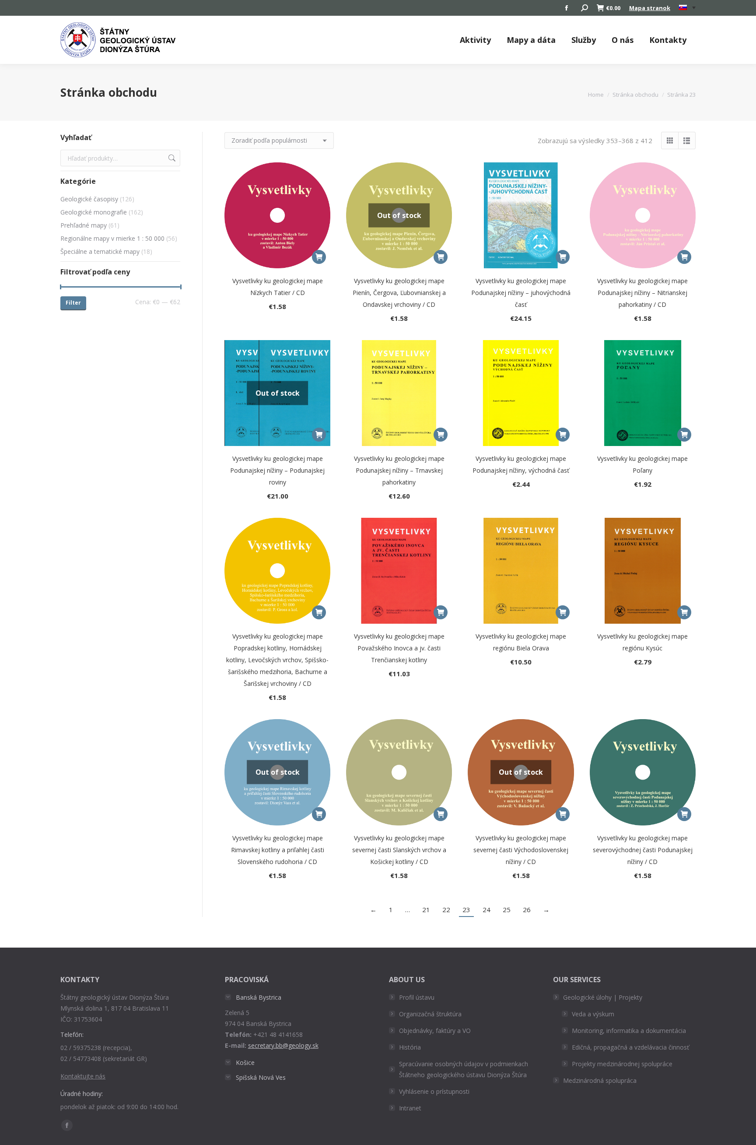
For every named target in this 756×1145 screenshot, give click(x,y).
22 (446, 909)
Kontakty (667, 40)
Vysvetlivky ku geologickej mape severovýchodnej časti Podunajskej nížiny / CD (643, 850)
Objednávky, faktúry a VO (435, 1030)
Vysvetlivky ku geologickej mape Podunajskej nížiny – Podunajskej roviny (277, 470)
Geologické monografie (93, 212)
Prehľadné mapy (83, 225)
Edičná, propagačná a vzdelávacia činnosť (630, 1047)
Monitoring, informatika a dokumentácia (629, 1030)
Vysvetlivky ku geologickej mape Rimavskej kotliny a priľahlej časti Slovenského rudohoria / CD (277, 850)
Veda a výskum (593, 1014)
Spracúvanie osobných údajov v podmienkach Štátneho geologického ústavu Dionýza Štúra (463, 1069)
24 (486, 909)
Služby (583, 40)
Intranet (410, 1108)
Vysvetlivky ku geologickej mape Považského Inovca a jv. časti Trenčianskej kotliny (399, 648)
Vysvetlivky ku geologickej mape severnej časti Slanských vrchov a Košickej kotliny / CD (399, 850)
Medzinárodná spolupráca (600, 1080)
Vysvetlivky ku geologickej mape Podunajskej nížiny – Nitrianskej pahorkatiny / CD (642, 293)
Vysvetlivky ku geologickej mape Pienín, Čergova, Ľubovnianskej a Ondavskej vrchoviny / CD (399, 293)
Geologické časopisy (89, 199)
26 (527, 909)
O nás (623, 40)
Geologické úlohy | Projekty (602, 997)
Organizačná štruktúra (430, 1014)
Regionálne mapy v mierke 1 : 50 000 (112, 238)
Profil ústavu (416, 997)
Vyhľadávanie (171, 158)
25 (507, 909)
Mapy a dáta (531, 40)
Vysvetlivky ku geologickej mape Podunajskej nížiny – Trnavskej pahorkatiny (399, 470)
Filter (73, 302)
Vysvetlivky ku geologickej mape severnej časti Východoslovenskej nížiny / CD (520, 850)
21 (426, 909)
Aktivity (475, 40)
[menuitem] (687, 8)
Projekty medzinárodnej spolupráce (622, 1064)
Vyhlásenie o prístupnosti (434, 1091)
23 (466, 909)
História (410, 1047)
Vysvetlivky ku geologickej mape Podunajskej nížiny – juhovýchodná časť (520, 293)
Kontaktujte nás (82, 1076)
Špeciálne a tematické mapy (100, 251)
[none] (687, 8)
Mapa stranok (649, 8)
